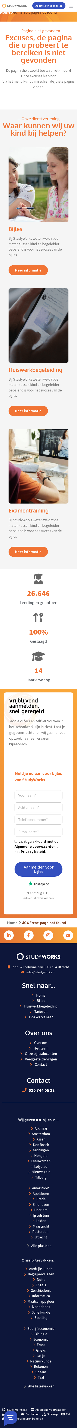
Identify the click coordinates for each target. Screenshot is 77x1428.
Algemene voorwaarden (35, 846)
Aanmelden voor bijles (49, 5)
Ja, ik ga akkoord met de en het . (37, 846)
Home (5, 12)
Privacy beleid (33, 851)
